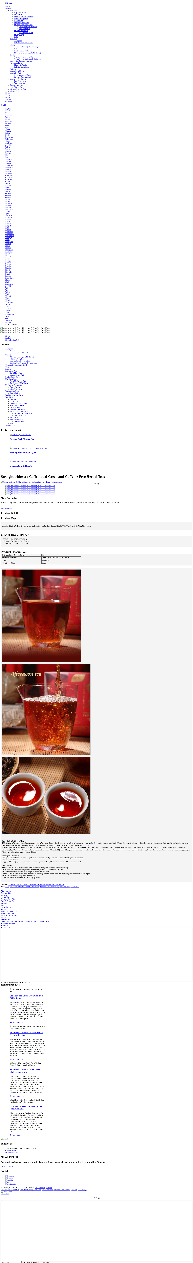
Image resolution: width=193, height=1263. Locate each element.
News (7, 93)
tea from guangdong (8, 923)
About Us (8, 99)
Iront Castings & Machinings (24, 51)
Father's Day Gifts (7, 901)
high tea (3, 905)
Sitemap (49, 1188)
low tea (3, 909)
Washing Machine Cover (18, 89)
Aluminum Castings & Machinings (26, 47)
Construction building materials (21, 61)
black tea (4, 895)
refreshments (5, 919)
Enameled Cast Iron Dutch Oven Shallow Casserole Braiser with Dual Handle (36, 885)
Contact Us (9, 101)
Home (7, 6)
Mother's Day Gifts (7, 913)
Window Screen (24, 29)
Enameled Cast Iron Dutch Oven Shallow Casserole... (25, 1070)
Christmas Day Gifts (8, 899)
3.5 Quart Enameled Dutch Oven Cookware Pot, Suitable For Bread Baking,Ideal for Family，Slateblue (42, 887)
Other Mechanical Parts (22, 75)
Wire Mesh (14, 11)
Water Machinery (20, 83)
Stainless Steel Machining (23, 77)
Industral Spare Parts (21, 67)
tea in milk (4, 925)
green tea (4, 903)
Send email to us (7, 508)
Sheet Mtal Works (20, 65)
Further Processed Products (24, 17)
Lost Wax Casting (26, 1190)
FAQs (7, 97)
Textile (12, 55)
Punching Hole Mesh (21, 23)
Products (8, 9)
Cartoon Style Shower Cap (23, 57)
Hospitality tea (6, 907)
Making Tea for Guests (9, 911)
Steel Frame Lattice (21, 31)
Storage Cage (19, 35)
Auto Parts (37, 1190)
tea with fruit (5, 927)
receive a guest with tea (9, 915)
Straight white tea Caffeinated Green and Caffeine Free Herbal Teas (25, 921)
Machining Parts (15, 73)
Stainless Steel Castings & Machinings (27, 53)
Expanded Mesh (20, 13)
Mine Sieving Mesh (21, 19)
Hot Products (40, 1188)
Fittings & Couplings (21, 49)
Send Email (5, 1194)
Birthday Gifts (6, 893)
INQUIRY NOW (7, 1166)
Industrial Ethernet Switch (23, 43)
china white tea (6, 897)
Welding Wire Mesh (26, 33)
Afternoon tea (6, 891)
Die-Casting (82, 1190)
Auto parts (13, 39)
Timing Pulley (19, 87)
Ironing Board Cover (17, 71)
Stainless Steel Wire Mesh (23, 25)
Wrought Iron (14, 91)
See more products (17, 1022)
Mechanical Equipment (18, 79)
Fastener (13, 69)
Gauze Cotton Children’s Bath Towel (27, 59)
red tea (3, 917)
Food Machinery (20, 81)
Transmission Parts (16, 85)
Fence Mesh (18, 15)
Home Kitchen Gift (12, 340)
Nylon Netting (19, 21)
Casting (12, 45)
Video (7, 95)
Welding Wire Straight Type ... (24, 452)
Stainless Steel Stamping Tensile (65, 1190)
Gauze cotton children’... (21, 466)
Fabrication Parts (16, 63)
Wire (16, 37)
